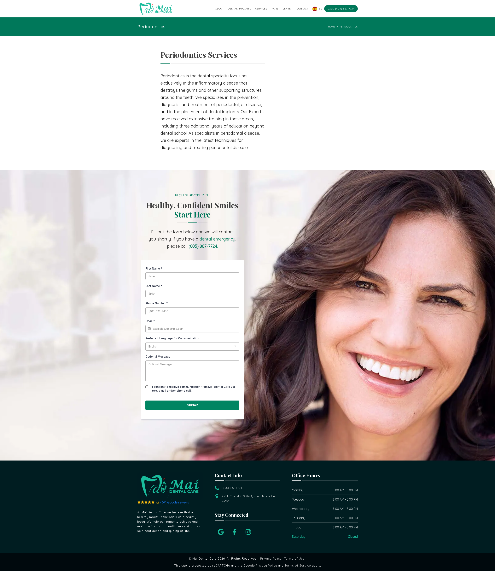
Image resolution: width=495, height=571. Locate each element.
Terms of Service (298, 565)
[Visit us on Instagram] (248, 532)
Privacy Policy (271, 558)
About (219, 8)
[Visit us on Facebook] (234, 532)
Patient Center (282, 8)
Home (331, 26)
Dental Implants (239, 8)
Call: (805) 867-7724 (341, 8)
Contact (302, 8)
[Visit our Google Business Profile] (221, 532)
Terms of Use (294, 558)
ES (320, 8)
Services (261, 8)
